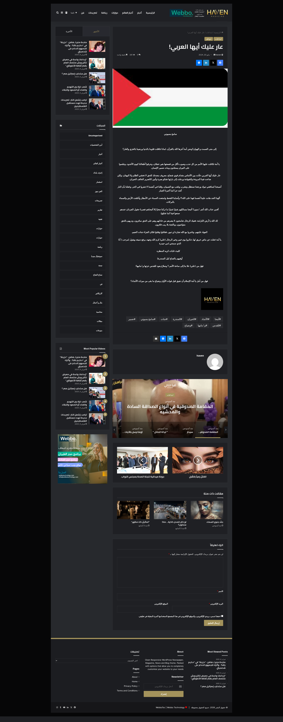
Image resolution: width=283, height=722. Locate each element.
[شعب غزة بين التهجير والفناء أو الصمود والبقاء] (97, 90)
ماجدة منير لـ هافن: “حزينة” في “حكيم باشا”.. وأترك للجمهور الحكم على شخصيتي (73, 46)
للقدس (216, 325)
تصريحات (92, 13)
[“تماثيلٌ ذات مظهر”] (133, 510)
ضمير (131, 319)
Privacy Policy (131, 686)
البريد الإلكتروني (216, 604)
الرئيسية (150, 13)
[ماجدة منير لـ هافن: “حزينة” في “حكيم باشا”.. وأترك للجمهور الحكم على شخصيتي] (97, 46)
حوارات (114, 13)
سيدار (170, 409)
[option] (170, 408)
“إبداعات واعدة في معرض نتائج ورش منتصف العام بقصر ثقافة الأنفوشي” (74, 63)
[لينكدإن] (206, 63)
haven (218, 55)
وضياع (188, 325)
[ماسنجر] (199, 63)
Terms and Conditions (127, 690)
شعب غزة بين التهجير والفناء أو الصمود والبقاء (74, 88)
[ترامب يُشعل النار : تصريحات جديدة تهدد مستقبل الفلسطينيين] (97, 103)
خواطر (208, 39)
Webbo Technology (176, 707)
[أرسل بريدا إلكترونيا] (214, 55)
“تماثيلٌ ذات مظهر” (140, 522)
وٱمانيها (202, 325)
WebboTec (160, 707)
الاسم (220, 591)
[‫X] (213, 63)
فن (82, 13)
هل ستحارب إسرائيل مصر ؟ (74, 74)
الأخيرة (69, 31)
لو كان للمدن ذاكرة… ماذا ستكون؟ (174, 523)
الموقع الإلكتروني (161, 604)
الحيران (191, 319)
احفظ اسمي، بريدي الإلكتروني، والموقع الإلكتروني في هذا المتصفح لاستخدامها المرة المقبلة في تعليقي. (179, 616)
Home (135, 681)
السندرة (177, 319)
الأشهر (96, 31)
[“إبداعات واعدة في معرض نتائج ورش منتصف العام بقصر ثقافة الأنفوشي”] (97, 63)
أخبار (139, 13)
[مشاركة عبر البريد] (156, 339)
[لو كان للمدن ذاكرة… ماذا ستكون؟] (170, 510)
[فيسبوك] (220, 63)
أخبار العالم (127, 13)
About (135, 677)
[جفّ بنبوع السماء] (207, 510)
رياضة (104, 13)
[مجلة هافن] (198, 12)
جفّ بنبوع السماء (215, 522)
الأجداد (205, 319)
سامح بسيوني (147, 319)
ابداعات (209, 32)
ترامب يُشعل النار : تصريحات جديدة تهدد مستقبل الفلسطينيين (74, 103)
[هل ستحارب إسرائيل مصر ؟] (97, 77)
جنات (163, 319)
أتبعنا (217, 319)
